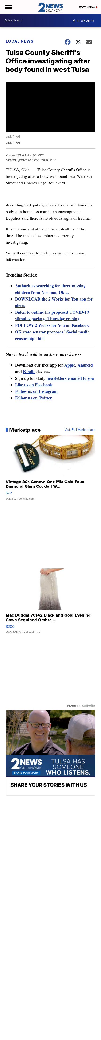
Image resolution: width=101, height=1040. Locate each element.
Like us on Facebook (33, 385)
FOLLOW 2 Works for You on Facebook (52, 325)
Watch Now (87, 7)
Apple (69, 365)
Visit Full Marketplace (80, 429)
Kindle (29, 371)
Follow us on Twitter (33, 398)
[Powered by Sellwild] (88, 706)
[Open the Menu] (8, 7)
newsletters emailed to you (70, 378)
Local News (20, 41)
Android (85, 365)
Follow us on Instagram (36, 391)
